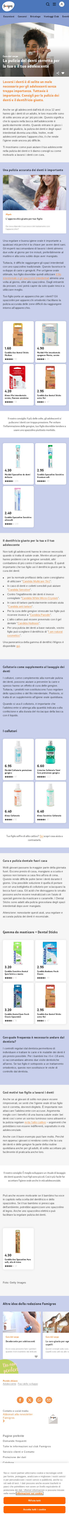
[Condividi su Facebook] (20, 1400)
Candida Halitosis (28, 623)
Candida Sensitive (19, 589)
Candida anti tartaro (20, 606)
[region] (34, 1489)
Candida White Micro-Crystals (40, 598)
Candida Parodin (40, 614)
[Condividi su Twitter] (29, 1400)
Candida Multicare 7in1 (36, 581)
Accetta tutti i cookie (34, 1509)
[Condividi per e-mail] (48, 1400)
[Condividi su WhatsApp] (39, 1400)
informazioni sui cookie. (29, 1493)
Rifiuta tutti (34, 1500)
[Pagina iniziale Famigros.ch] (8, 6)
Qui (41, 836)
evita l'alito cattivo (35, 1122)
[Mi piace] (36, 1356)
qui (18, 645)
